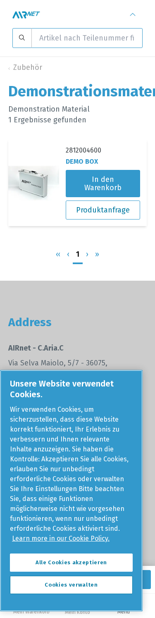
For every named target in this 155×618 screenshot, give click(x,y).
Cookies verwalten (71, 585)
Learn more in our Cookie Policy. (61, 538)
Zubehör (27, 67)
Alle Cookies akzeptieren (71, 562)
